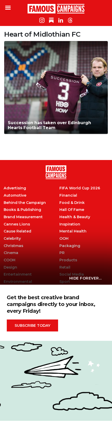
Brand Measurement (23, 217)
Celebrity (12, 238)
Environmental (18, 281)
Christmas (13, 246)
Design (10, 267)
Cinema (11, 253)
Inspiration (69, 224)
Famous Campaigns (56, 8)
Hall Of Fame (71, 210)
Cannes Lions (17, 224)
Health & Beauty (74, 217)
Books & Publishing (22, 210)
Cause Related (17, 231)
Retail (64, 267)
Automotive (15, 195)
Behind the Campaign (25, 203)
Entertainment (18, 274)
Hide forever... (85, 278)
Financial (68, 195)
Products (68, 260)
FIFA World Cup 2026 (79, 188)
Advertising (15, 188)
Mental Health (72, 231)
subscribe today (32, 325)
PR (62, 253)
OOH (64, 238)
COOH (9, 260)
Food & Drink (72, 203)
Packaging (69, 246)
